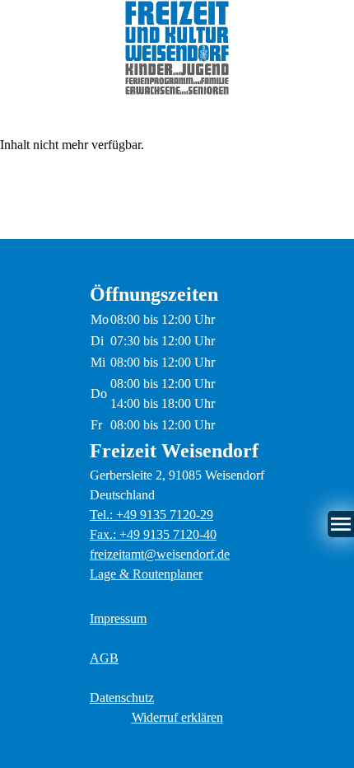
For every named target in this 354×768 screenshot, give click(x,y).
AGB (104, 658)
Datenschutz (122, 698)
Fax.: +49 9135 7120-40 (153, 534)
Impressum (118, 618)
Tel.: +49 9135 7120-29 (151, 515)
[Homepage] (177, 48)
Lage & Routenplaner (146, 574)
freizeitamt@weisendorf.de (160, 554)
